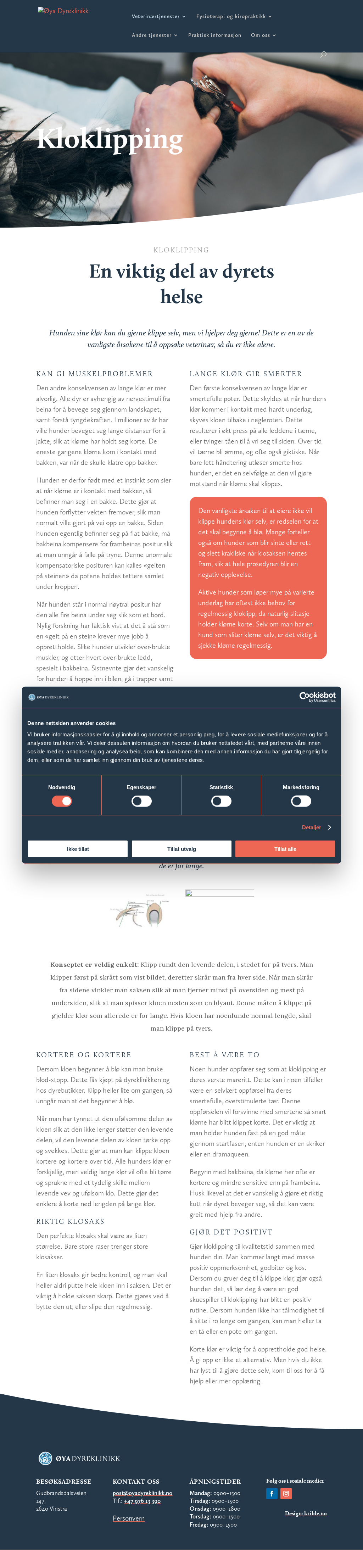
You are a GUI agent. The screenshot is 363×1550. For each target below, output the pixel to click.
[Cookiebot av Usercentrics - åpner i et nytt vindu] (305, 697)
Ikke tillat (78, 849)
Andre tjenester (152, 35)
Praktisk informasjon (214, 35)
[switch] (142, 801)
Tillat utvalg (181, 849)
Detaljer (312, 827)
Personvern (129, 1518)
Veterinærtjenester (156, 16)
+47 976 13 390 (142, 1500)
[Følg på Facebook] (272, 1493)
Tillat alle (285, 849)
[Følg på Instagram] (286, 1493)
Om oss (260, 35)
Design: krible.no (306, 1513)
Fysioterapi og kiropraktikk (231, 16)
